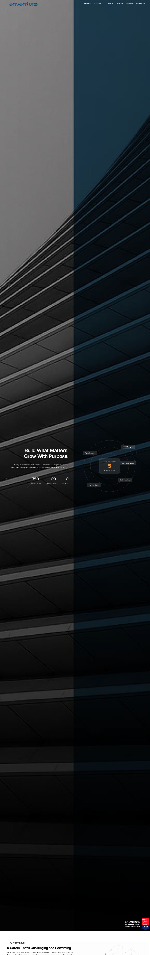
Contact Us (140, 4)
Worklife (120, 4)
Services (97, 4)
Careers (130, 4)
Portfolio (110, 4)
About (86, 4)
